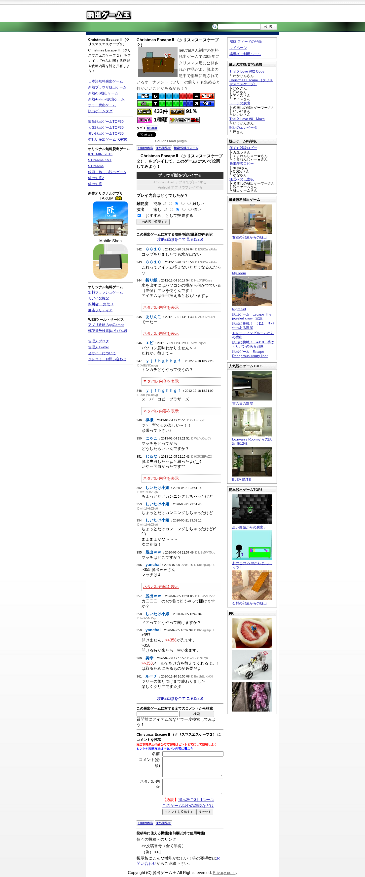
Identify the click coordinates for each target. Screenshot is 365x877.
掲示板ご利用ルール (245, 54)
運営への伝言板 (241, 179)
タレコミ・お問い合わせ (107, 359)
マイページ (238, 48)
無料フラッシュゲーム (105, 292)
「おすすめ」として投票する (167, 215)
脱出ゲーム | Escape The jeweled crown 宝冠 (251, 316)
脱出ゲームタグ (100, 111)
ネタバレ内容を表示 (161, 307)
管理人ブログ (98, 341)
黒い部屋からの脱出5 (248, 527)
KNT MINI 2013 (100, 154)
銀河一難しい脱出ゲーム (107, 172)
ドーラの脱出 (239, 103)
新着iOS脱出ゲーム (103, 93)
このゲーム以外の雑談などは (188, 805)
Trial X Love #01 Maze (247, 119)
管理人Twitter (98, 347)
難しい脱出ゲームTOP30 (107, 139)
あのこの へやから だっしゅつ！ (252, 565)
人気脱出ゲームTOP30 (106, 127)
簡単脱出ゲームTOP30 (106, 121)
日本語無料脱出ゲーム (105, 81)
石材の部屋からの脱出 (249, 603)
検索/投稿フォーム (186, 148)
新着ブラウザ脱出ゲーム (107, 87)
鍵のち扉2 (96, 178)
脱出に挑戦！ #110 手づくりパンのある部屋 (253, 344)
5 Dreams (96, 166)
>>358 (171, 640)
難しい (198, 203)
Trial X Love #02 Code (246, 71)
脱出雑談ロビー (241, 163)
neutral (152, 128)
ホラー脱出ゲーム (102, 105)
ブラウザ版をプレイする (180, 175)
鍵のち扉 (95, 184)
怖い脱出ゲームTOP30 (106, 133)
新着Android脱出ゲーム (106, 99)
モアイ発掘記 (98, 298)
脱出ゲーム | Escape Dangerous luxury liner (250, 354)
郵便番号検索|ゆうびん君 (107, 331)
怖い (197, 209)
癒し (155, 209)
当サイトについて (102, 353)
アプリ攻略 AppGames (106, 325)
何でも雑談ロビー (243, 148)
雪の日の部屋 (242, 403)
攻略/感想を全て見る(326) (180, 239)
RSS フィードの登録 (245, 41)
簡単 (155, 203)
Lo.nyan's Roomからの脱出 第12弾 (252, 441)
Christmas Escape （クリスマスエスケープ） (251, 82)
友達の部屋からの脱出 (249, 237)
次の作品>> (163, 148)
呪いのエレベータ (243, 127)
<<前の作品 (145, 148)
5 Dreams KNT (99, 160)
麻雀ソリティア (100, 310)
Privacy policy (225, 873)
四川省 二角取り (100, 304)
